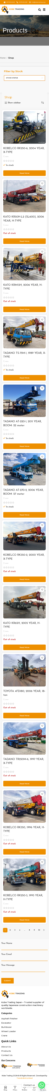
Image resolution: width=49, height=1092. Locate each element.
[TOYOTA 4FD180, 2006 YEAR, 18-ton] (24, 670)
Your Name (6, 943)
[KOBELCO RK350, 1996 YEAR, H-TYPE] (24, 806)
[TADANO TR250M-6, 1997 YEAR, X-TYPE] (24, 738)
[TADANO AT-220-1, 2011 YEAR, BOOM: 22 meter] (24, 401)
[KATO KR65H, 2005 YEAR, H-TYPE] (24, 602)
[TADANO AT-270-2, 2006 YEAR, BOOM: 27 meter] (24, 469)
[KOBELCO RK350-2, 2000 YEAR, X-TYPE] (24, 536)
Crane (5, 157)
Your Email (6, 954)
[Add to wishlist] (42, 115)
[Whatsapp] (41, 1085)
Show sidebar (14, 103)
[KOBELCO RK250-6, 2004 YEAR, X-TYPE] (24, 127)
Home (3, 58)
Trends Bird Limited (25, 1078)
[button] (44, 9)
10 (39, 930)
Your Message (8, 965)
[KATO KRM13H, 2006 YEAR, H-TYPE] (24, 264)
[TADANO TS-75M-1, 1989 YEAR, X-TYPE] (24, 332)
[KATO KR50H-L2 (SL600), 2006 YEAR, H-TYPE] (24, 196)
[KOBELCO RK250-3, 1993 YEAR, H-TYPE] (24, 875)
